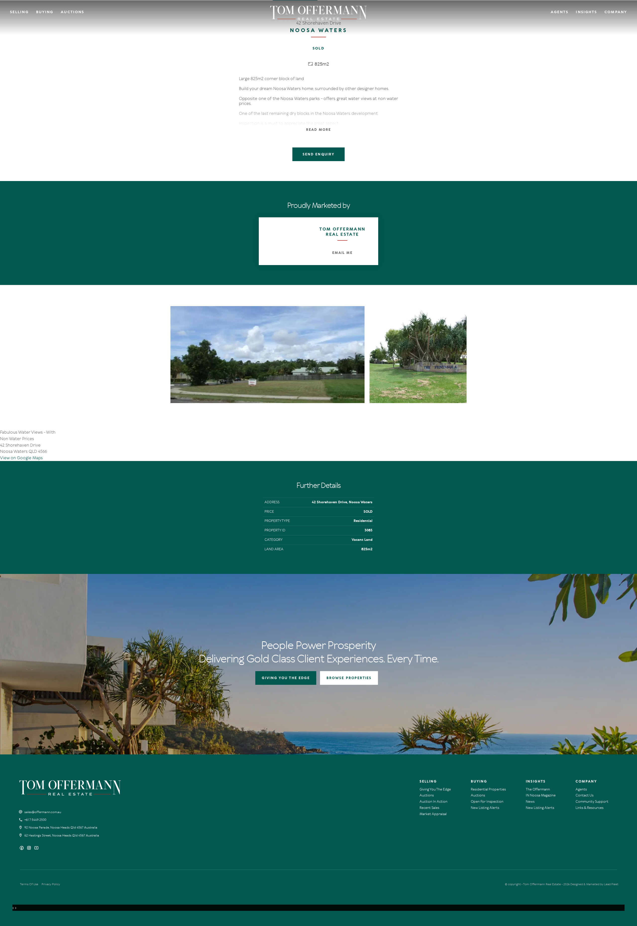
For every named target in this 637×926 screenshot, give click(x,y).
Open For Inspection (487, 801)
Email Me (342, 253)
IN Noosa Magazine (541, 795)
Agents (560, 12)
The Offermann (538, 789)
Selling (19, 12)
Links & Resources (589, 808)
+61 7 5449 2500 (35, 820)
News (530, 801)
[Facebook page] (22, 848)
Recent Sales (429, 808)
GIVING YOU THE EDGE (286, 678)
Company (615, 12)
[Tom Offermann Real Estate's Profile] (283, 241)
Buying (44, 12)
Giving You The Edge (435, 789)
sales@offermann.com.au (42, 812)
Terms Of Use (29, 884)
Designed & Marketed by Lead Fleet (594, 884)
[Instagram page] (29, 848)
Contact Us (584, 795)
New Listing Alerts (485, 808)
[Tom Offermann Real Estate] (318, 13)
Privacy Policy (51, 884)
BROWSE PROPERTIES (349, 678)
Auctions (72, 12)
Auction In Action (433, 801)
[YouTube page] (36, 848)
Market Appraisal (433, 814)
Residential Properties (488, 789)
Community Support (592, 801)
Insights (586, 12)
